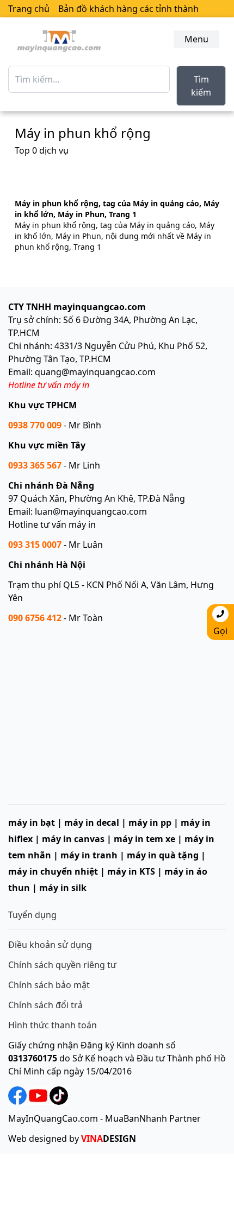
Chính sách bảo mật (49, 985)
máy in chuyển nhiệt (53, 871)
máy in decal (91, 822)
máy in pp (149, 822)
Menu (196, 39)
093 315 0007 (34, 545)
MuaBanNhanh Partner (153, 1118)
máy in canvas (73, 839)
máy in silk (63, 888)
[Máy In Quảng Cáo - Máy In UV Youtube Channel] (38, 1095)
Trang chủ (29, 9)
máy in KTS (131, 871)
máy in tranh (89, 855)
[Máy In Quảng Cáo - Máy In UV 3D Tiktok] (57, 1095)
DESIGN (108, 1138)
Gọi (220, 631)
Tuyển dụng (32, 915)
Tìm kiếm (201, 85)
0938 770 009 (34, 425)
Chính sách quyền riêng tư (62, 965)
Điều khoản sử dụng (50, 945)
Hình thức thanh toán (52, 1025)
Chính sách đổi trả (45, 1005)
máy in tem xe (144, 839)
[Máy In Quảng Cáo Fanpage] (17, 1095)
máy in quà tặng (163, 855)
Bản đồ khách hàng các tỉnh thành (128, 9)
